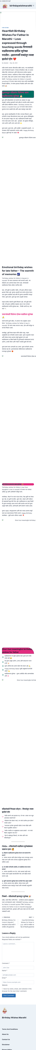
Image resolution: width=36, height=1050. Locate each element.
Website (4, 985)
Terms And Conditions (10, 1029)
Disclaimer (6, 1044)
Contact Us (6, 1039)
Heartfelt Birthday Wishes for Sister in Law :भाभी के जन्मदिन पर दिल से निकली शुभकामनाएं (27, 922)
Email (4, 978)
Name (4, 970)
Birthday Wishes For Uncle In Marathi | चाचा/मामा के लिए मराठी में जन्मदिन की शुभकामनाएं (8, 922)
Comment (6, 963)
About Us (5, 1034)
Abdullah (6, 63)
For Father (5, 27)
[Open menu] (33, 5)
